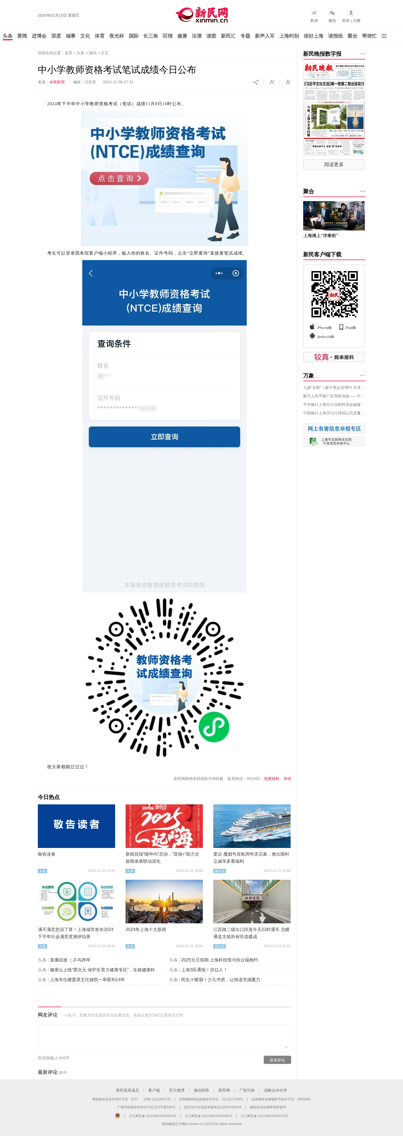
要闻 (22, 36)
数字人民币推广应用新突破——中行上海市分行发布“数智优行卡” (334, 396)
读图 (211, 36)
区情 (168, 36)
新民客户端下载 (322, 254)
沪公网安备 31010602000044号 (152, 1116)
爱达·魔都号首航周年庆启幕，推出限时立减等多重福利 (251, 858)
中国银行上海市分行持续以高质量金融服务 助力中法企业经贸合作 (334, 413)
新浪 (314, 20)
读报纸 (335, 36)
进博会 (39, 36)
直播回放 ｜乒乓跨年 (70, 960)
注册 (357, 20)
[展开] (63, 1073)
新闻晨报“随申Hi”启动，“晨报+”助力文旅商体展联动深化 (162, 858)
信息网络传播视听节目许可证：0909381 (281, 1099)
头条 (8, 36)
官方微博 (177, 1090)
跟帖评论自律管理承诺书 (268, 1107)
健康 (182, 36)
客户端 (154, 1090)
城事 (71, 36)
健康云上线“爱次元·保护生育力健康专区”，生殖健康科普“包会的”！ (115, 969)
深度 (56, 36)
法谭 (197, 36)
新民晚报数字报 (322, 54)
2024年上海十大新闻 (146, 929)
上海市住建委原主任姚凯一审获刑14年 (87, 979)
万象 (308, 375)
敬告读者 (46, 854)
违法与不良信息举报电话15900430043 (212, 1107)
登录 (346, 20)
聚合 (352, 36)
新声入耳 (265, 36)
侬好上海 (313, 36)
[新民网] (200, 13)
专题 (245, 36)
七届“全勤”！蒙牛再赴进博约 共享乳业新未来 (334, 387)
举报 (287, 778)
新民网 (224, 1090)
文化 (85, 36)
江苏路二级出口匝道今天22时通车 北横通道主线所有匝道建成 (251, 933)
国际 (134, 36)
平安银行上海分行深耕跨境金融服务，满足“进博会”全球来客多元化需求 (334, 404)
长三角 (150, 36)
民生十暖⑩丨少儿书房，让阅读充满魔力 (220, 979)
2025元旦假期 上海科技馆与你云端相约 (219, 960)
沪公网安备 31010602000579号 (264, 1116)
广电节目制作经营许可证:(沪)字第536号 (146, 1107)
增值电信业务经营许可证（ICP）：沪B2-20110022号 (131, 1099)
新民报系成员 (127, 1090)
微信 (332, 20)
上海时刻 (289, 36)
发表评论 (277, 1060)
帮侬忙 (369, 36)
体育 (100, 36)
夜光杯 (116, 36)
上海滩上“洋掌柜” (320, 235)
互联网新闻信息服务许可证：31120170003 (211, 1099)
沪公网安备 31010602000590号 (208, 1116)
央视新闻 (57, 82)
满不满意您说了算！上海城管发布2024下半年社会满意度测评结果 (75, 933)
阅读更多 (334, 164)
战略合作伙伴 (275, 1090)
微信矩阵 (201, 1090)
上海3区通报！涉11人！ (204, 969)
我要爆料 (271, 778)
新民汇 (228, 36)
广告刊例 (247, 1090)
